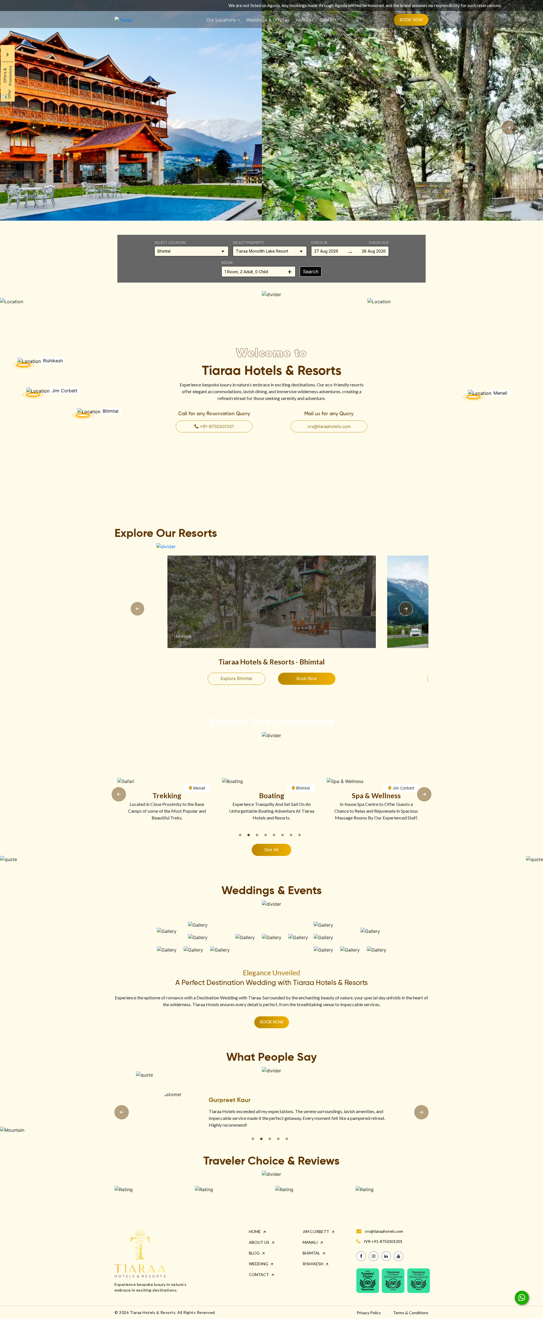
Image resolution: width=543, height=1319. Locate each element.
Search (310, 271)
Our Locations (221, 20)
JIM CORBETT (316, 1231)
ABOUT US (259, 1242)
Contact (328, 20)
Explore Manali (236, 678)
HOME (255, 1231)
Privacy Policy (369, 1312)
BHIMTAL (312, 1253)
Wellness (304, 20)
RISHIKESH (313, 1263)
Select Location (170, 242)
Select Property (248, 242)
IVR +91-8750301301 (383, 1241)
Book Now (306, 678)
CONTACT (259, 1274)
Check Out (379, 242)
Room (226, 263)
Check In (319, 242)
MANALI (311, 1242)
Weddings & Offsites (267, 20)
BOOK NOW (411, 19)
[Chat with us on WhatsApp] (522, 1298)
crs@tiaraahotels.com (329, 426)
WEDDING (259, 1263)
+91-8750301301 (216, 426)
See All (271, 849)
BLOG (254, 1253)
